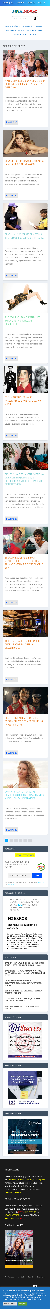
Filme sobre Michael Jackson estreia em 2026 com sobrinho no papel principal (24, 721)
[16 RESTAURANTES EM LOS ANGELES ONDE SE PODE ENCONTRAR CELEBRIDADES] (25, 623)
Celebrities (39, 26)
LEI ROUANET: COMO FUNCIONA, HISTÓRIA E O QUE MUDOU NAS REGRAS (23, 1000)
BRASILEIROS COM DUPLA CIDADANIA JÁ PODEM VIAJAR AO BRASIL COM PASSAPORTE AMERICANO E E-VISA (25, 973)
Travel (32, 34)
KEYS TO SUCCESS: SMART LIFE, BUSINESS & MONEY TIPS (22, 1007)
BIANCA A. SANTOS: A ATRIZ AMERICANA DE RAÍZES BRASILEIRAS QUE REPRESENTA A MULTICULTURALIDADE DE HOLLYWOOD (24, 479)
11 (25, 840)
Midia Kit (31, 3)
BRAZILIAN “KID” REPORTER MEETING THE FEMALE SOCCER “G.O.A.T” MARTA (24, 236)
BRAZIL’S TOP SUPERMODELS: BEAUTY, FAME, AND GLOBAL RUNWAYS (24, 162)
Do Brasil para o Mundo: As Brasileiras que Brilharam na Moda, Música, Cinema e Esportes (25, 795)
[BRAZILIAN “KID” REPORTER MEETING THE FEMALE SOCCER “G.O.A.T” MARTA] (25, 216)
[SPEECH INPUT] (31, 18)
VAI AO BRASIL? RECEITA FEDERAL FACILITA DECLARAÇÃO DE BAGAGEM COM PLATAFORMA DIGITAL (23, 983)
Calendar (41, 3)
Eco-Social (20, 30)
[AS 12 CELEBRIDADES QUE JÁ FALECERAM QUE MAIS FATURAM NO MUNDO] (25, 379)
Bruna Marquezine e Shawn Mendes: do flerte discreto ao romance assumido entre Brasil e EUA (24, 562)
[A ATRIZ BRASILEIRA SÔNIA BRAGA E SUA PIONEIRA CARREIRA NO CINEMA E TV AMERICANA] (25, 63)
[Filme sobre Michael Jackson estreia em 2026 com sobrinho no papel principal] (25, 700)
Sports (24, 34)
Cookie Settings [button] (9, 1304)
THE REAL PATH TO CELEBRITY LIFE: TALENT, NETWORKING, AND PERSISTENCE (23, 321)
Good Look (30, 30)
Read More (11, 122)
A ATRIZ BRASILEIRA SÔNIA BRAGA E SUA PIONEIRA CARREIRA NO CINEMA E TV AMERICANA (25, 84)
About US (20, 3)
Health (40, 30)
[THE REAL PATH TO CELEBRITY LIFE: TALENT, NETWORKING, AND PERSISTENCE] (25, 298)
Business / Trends (27, 26)
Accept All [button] (22, 1304)
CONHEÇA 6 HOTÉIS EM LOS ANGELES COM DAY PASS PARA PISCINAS (23, 992)
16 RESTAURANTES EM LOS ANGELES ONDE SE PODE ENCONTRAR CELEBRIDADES (23, 644)
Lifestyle (16, 34)
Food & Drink (10, 30)
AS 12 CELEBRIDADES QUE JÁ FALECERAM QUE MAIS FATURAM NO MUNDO (23, 401)
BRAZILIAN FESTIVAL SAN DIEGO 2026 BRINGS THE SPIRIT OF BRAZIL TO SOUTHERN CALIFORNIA (24, 964)
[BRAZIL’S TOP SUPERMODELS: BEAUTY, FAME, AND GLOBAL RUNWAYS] (25, 143)
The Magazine (8, 3)
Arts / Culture (14, 26)
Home (7, 26)
